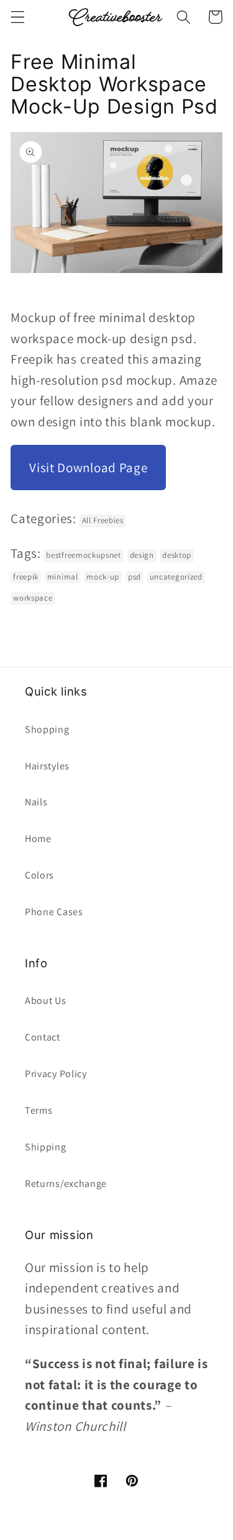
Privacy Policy (56, 1073)
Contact (42, 1037)
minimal (62, 576)
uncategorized (176, 576)
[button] (18, 17)
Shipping (45, 1146)
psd (134, 576)
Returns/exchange (66, 1183)
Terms (38, 1110)
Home (38, 838)
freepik (26, 576)
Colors (39, 875)
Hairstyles (47, 765)
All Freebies (103, 520)
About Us (45, 1000)
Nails (36, 801)
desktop (176, 555)
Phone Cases (54, 911)
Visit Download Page (88, 467)
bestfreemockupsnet (83, 555)
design (142, 555)
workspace (32, 598)
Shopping (47, 729)
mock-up (102, 576)
